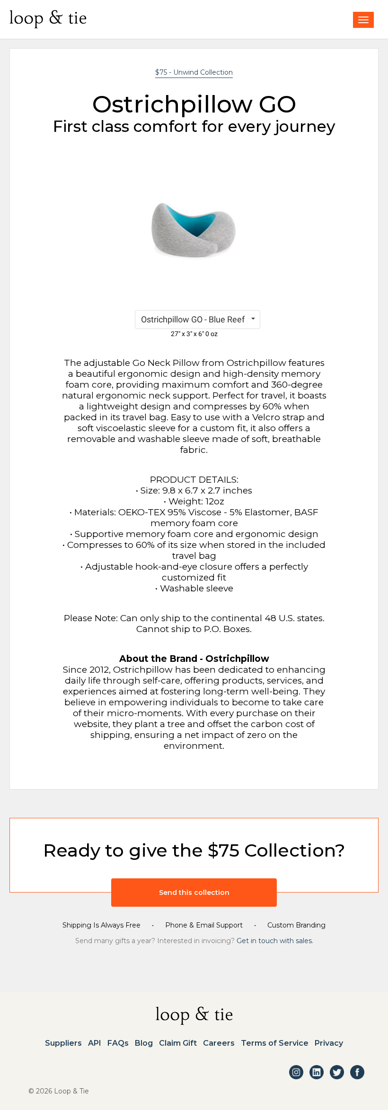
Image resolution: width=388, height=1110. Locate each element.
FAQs (118, 1043)
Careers (219, 1043)
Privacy (329, 1043)
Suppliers (63, 1043)
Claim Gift (178, 1043)
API (94, 1043)
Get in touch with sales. (275, 941)
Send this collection (194, 892)
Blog (144, 1043)
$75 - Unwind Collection (194, 72)
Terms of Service (275, 1043)
